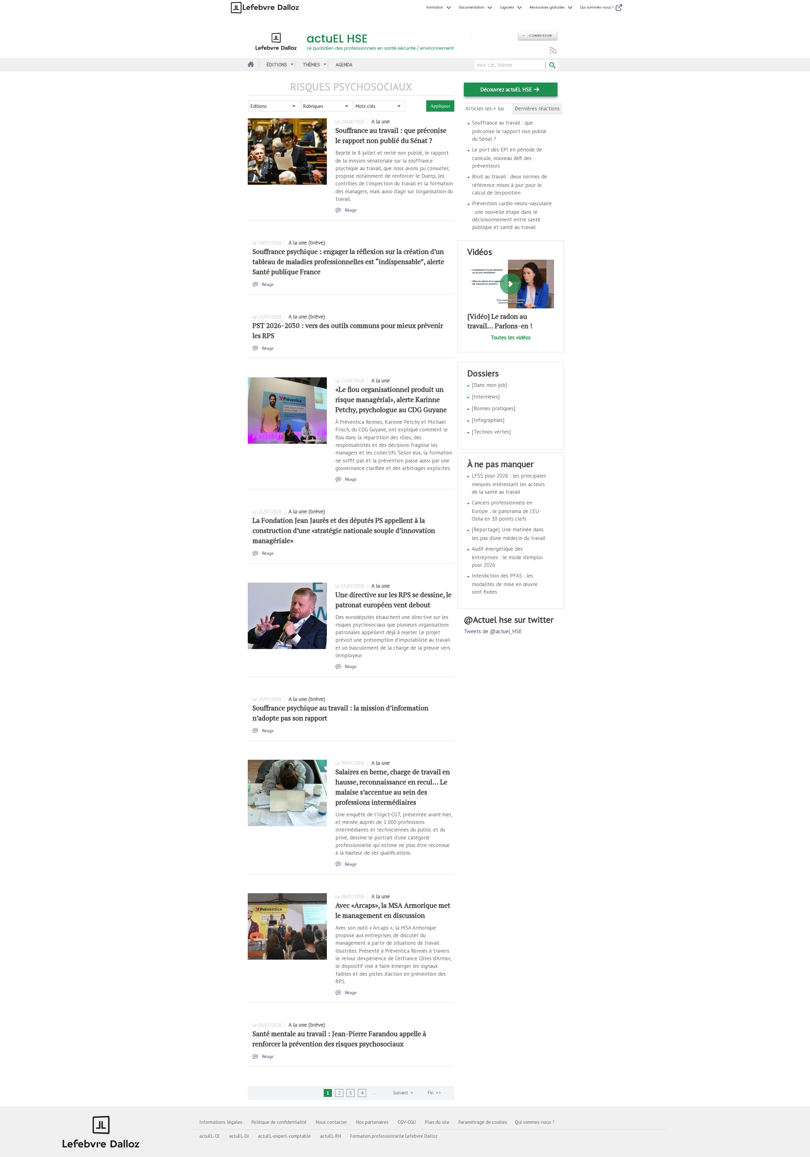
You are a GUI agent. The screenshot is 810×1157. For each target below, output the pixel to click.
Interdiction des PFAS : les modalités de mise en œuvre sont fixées (505, 583)
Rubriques (313, 106)
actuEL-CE (209, 1136)
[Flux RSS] (553, 51)
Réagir (351, 210)
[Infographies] (488, 420)
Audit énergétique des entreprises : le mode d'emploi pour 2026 (507, 556)
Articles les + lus (488, 108)
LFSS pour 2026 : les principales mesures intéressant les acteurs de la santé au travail (509, 483)
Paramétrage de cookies (482, 1122)
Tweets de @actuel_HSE (493, 631)
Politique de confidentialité (279, 1122)
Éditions (277, 65)
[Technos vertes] (491, 431)
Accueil (250, 64)
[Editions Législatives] (101, 1132)
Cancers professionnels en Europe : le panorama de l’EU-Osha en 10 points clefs (506, 510)
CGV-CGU (407, 1122)
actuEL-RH (330, 1136)
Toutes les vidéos (511, 337)
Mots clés (366, 106)
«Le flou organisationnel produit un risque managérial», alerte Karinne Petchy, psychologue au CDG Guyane (391, 399)
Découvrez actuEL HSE (506, 89)
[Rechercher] (551, 65)
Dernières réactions (537, 108)
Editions (259, 106)
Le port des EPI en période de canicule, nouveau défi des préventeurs (507, 157)
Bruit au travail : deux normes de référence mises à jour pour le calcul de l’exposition (509, 184)
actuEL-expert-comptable (284, 1136)
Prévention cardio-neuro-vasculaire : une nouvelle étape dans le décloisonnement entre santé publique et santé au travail (512, 215)
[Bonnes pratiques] (493, 408)
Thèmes (311, 65)
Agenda (344, 65)
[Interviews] (486, 396)
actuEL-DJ (239, 1136)
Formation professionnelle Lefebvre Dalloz (394, 1136)
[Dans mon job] (489, 384)
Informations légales (220, 1122)
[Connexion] (538, 36)
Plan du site (437, 1122)
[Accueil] (359, 40)
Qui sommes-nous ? (535, 1122)
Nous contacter (331, 1122)
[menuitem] (439, 7)
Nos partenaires (372, 1122)
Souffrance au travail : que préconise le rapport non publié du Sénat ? (509, 130)
